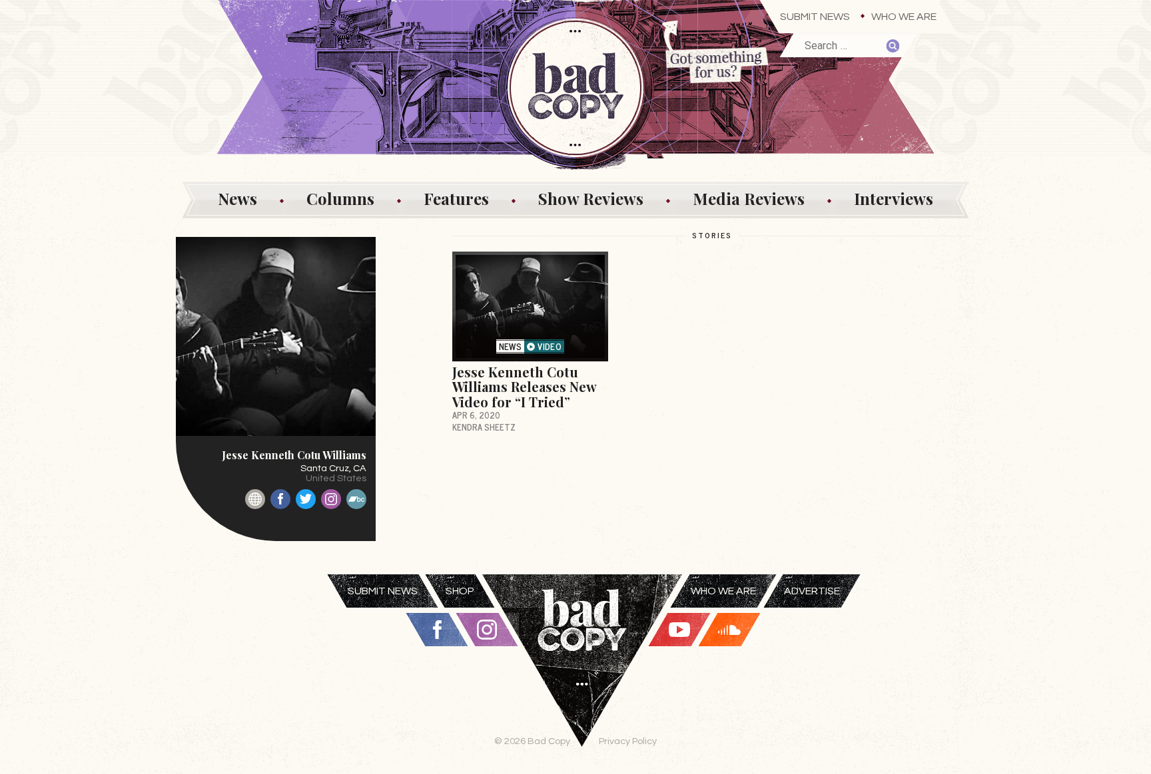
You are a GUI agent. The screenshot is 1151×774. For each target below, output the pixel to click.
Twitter (306, 499)
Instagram (331, 499)
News (237, 198)
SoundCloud (729, 629)
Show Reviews (590, 198)
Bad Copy (582, 674)
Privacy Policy (628, 741)
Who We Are (904, 16)
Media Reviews (749, 198)
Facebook (280, 499)
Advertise (812, 591)
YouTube (679, 629)
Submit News (815, 16)
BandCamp (356, 499)
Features (456, 198)
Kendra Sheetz (484, 427)
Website (255, 499)
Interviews (893, 198)
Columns (340, 198)
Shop (460, 591)
